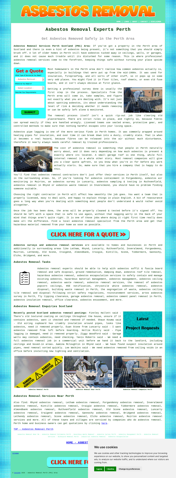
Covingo (17, 473)
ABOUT (134, 22)
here (104, 423)
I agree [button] (99, 469)
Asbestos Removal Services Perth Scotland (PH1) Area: (52, 46)
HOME (118, 22)
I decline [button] (110, 469)
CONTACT (144, 22)
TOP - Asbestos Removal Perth (33, 429)
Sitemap (15, 453)
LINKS (126, 22)
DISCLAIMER (156, 22)
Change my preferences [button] (129, 469)
